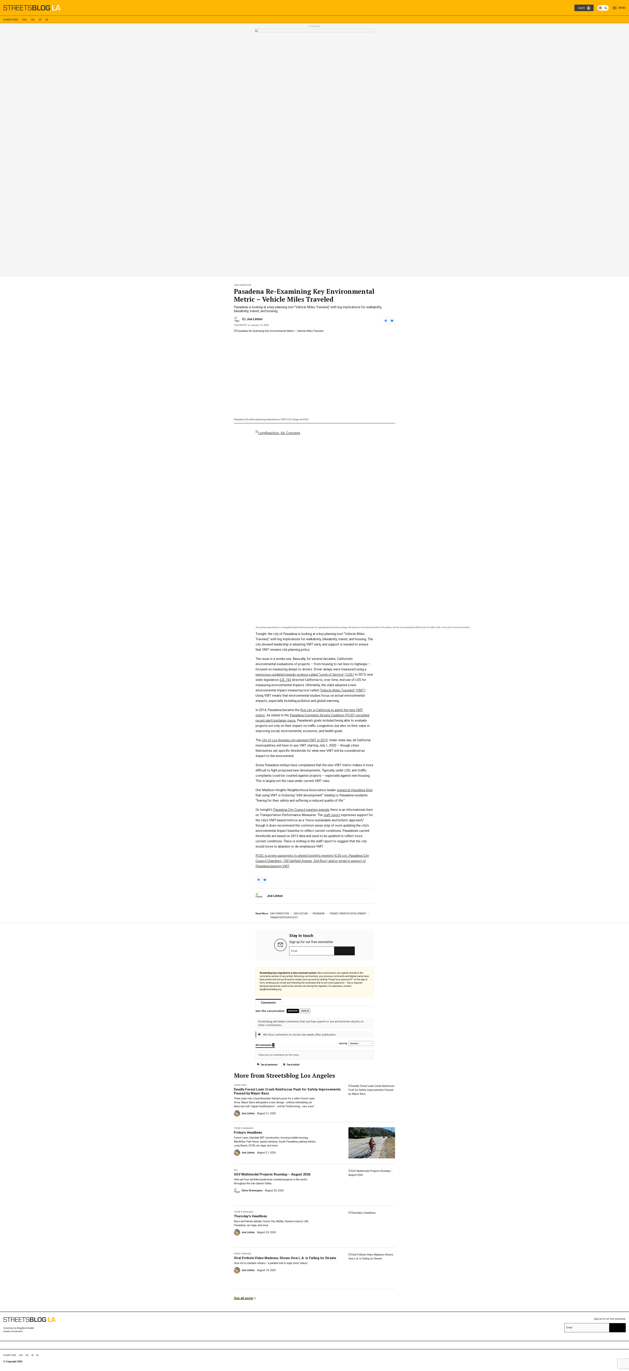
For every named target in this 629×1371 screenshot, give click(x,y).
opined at (355, 790)
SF (40, 19)
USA (24, 19)
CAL (33, 19)
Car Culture (301, 913)
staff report (332, 815)
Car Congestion (242, 285)
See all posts (243, 1298)
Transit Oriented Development (347, 913)
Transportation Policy (284, 917)
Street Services (242, 1254)
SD (46, 19)
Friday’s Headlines (248, 1132)
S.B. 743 (285, 680)
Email (294, 951)
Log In (581, 7)
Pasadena (319, 913)
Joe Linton (254, 319)
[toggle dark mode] (603, 8)
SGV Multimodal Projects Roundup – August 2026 (272, 1174)
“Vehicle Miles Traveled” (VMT (342, 690)
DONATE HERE (10, 19)
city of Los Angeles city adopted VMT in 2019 (295, 740)
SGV (236, 1170)
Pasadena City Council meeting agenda (301, 810)
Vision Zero (240, 1085)
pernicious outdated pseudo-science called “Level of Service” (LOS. (304, 674)
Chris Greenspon (251, 1190)
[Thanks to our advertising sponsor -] (314, 152)
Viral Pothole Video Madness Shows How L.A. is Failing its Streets (285, 1258)
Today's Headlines (243, 1128)
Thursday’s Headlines (250, 1216)
